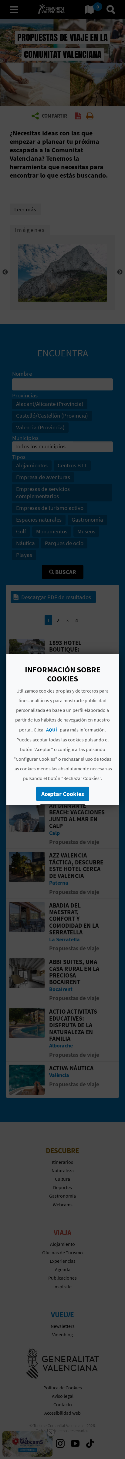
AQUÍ (51, 730)
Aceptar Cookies (62, 793)
